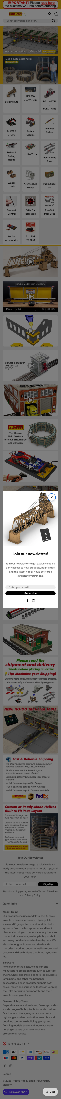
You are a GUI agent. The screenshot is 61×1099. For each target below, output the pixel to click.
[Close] (51, 497)
